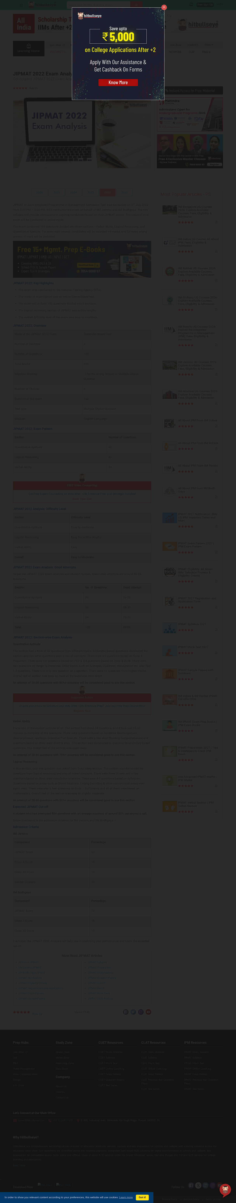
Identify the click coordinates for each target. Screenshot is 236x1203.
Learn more (126, 1197)
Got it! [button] (142, 1197)
